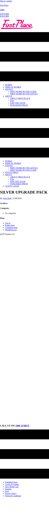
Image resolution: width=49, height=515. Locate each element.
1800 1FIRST (22, 425)
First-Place (4, 5)
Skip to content (6, 1)
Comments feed (11, 228)
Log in (7, 223)
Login (2, 10)
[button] (4, 14)
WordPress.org (11, 230)
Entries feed (9, 225)
